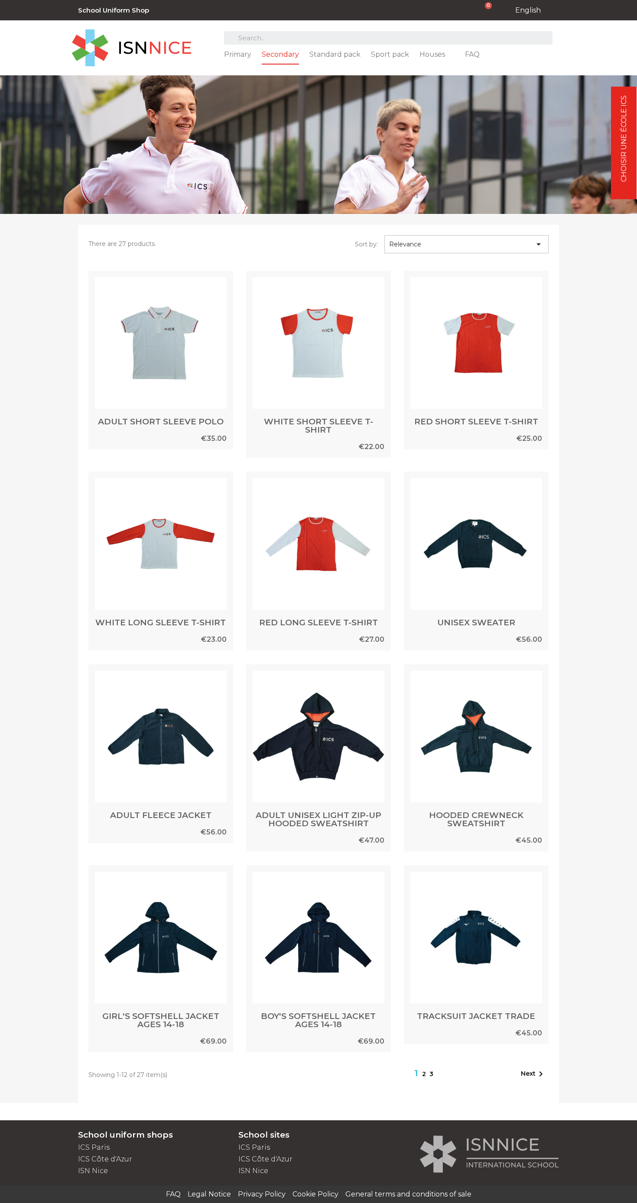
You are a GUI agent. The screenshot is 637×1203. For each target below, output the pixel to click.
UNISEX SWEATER (476, 622)
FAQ (472, 54)
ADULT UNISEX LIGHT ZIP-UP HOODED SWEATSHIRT (318, 819)
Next (533, 1074)
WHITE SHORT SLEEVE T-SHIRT (318, 426)
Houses (432, 54)
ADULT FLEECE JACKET (160, 815)
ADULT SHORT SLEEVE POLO (161, 422)
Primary (237, 54)
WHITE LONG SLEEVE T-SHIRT (160, 622)
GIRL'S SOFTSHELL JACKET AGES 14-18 (160, 1020)
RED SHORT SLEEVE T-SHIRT (476, 422)
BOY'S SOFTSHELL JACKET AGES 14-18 (318, 1020)
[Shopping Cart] (483, 10)
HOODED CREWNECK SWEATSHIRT (476, 819)
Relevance (466, 244)
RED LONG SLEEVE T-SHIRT (318, 622)
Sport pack (390, 54)
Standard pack (335, 54)
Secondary (280, 54)
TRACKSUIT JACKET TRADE (476, 1016)
